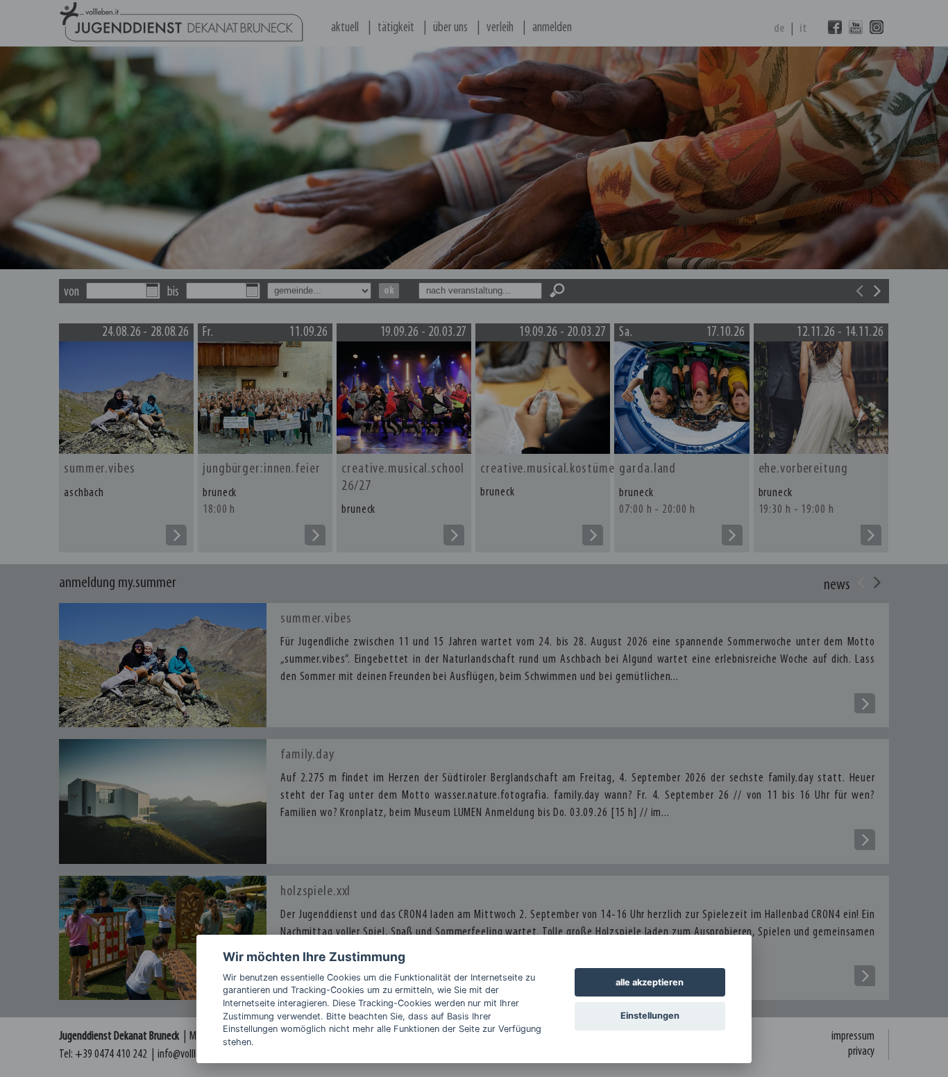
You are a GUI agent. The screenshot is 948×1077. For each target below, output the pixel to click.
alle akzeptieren (650, 982)
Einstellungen (649, 1015)
